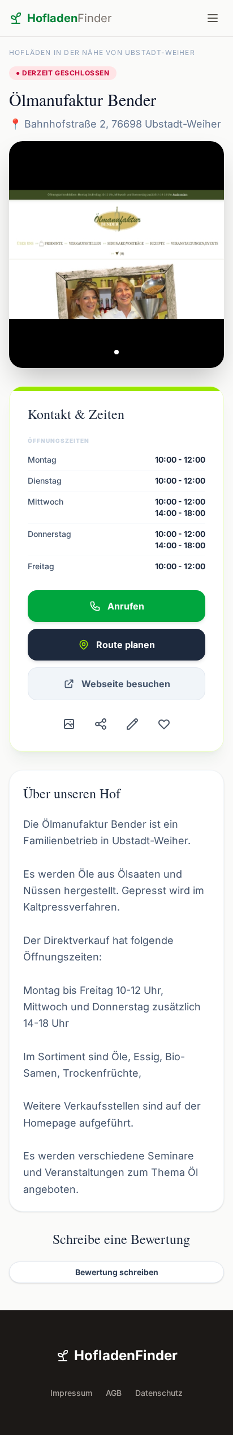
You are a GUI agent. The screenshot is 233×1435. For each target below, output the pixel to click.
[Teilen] (100, 724)
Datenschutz (159, 1393)
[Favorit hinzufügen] (164, 724)
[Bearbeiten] (132, 724)
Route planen (125, 644)
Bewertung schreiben (116, 1272)
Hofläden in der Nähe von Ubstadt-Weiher (102, 52)
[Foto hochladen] (69, 724)
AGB (114, 1393)
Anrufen (125, 606)
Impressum (71, 1393)
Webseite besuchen (125, 683)
